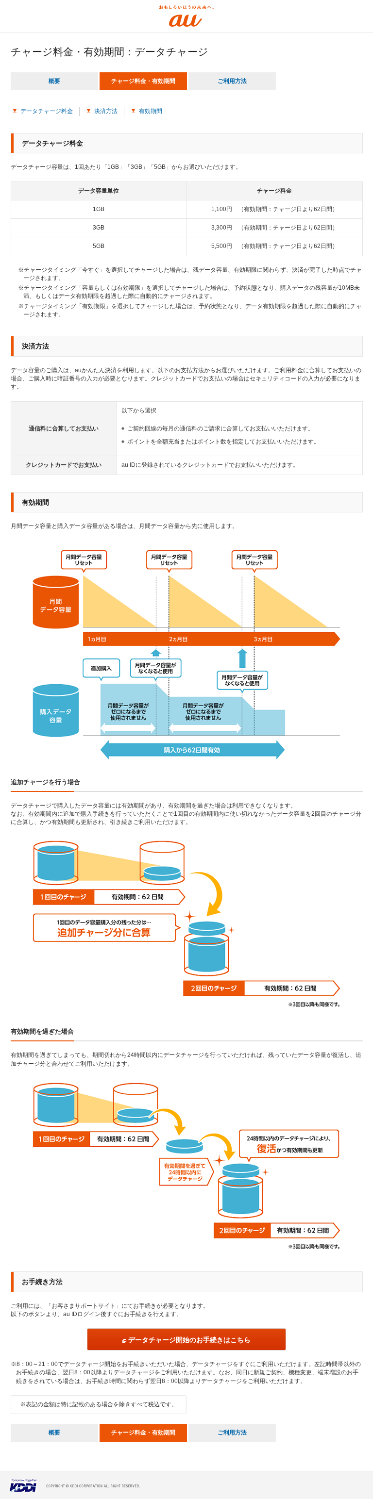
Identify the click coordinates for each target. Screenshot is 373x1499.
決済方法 (106, 111)
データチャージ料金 (46, 111)
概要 (54, 81)
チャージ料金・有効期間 (143, 81)
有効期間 (150, 111)
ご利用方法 (232, 81)
